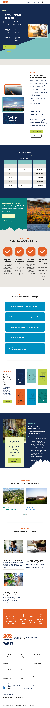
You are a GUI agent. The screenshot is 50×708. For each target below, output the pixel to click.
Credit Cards (37, 654)
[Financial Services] (42, 377)
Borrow (36, 652)
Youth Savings (40, 119)
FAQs (22, 678)
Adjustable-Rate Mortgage (9, 672)
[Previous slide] (4, 500)
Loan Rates (43, 672)
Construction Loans (7, 678)
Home (4, 9)
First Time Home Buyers (9, 674)
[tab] (23, 514)
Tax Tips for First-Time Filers (12, 560)
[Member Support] (31, 397)
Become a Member (7, 654)
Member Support (25, 672)
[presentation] (13, 496)
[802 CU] (6, 2)
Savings (15, 9)
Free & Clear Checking (34, 508)
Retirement (23, 659)
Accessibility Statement (22, 705)
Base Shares (34, 119)
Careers (5, 661)
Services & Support (26, 667)
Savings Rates (43, 669)
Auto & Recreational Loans (40, 659)
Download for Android (23, 697)
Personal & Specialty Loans (40, 661)
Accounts (9, 9)
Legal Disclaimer (6, 705)
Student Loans (37, 663)
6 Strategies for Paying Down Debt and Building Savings (35, 561)
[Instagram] (7, 643)
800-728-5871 (22, 638)
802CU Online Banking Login (33, 2)
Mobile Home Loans (8, 676)
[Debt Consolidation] (31, 377)
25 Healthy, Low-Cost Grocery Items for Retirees (12, 594)
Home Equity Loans (39, 657)
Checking (23, 654)
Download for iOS (9, 697)
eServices (23, 669)
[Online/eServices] (20, 397)
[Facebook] (4, 643)
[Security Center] (42, 397)
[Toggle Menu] (46, 2)
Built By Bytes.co (30, 705)
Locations (5, 659)
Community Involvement (9, 657)
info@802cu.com (11, 690)
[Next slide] (46, 500)
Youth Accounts (24, 661)
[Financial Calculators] (20, 377)
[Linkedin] (11, 643)
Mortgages (6, 667)
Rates (42, 667)
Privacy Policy (13, 705)
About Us (5, 652)
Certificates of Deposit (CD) (9, 509)
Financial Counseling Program (28, 676)
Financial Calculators (26, 674)
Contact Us (5, 663)
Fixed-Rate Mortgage (8, 669)
